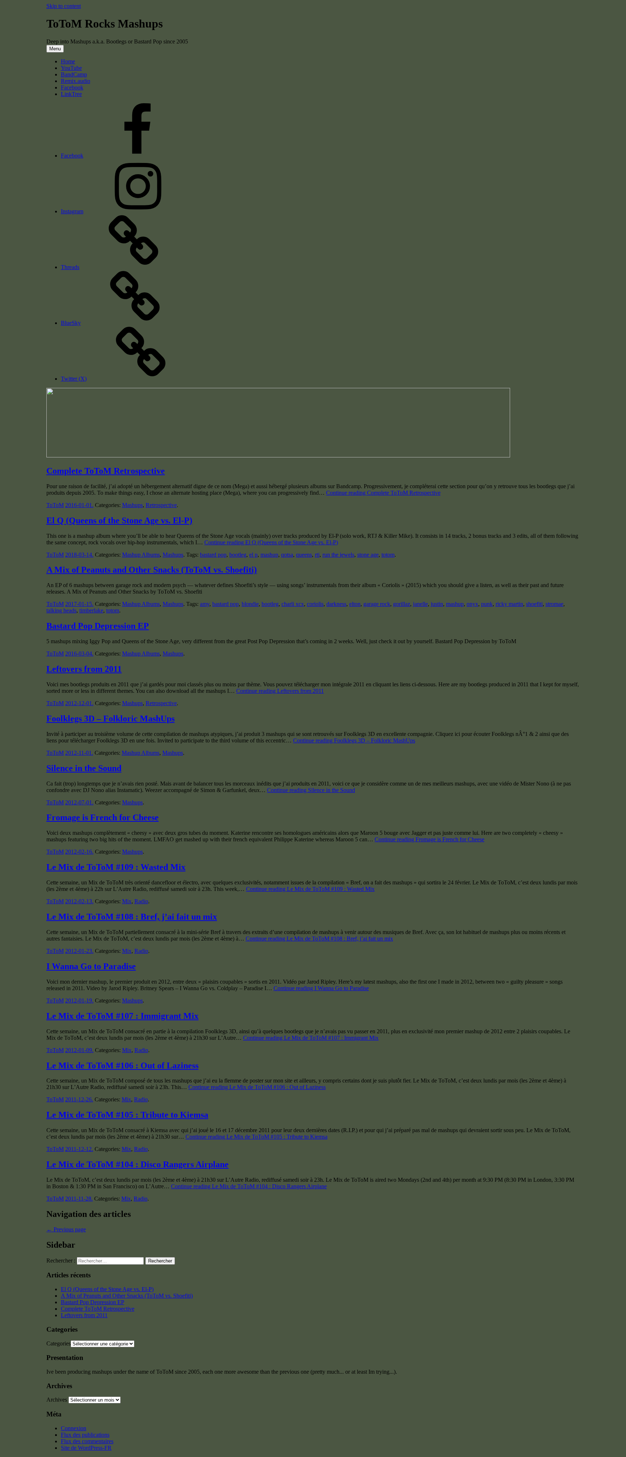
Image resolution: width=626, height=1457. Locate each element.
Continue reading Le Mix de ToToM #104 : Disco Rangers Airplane (249, 1186)
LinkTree (71, 94)
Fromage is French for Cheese (102, 817)
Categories (58, 1343)
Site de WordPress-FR (86, 1448)
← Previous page (66, 1229)
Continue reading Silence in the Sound (311, 790)
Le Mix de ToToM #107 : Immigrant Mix (122, 1016)
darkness (336, 604)
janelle (420, 604)
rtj (317, 555)
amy (204, 604)
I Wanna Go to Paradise (91, 966)
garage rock (376, 604)
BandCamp (74, 74)
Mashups (132, 505)
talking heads (61, 610)
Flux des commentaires (87, 1441)
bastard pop (213, 555)
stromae (554, 604)
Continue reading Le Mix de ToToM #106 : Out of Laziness (257, 1087)
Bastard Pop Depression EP (97, 626)
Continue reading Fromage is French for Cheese (429, 839)
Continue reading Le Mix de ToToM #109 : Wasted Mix (310, 889)
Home (68, 61)
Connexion (73, 1428)
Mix (127, 901)
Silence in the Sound (83, 768)
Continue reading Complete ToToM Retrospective (383, 493)
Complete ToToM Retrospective (105, 471)
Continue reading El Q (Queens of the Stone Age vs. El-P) (271, 542)
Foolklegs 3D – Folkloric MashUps (110, 718)
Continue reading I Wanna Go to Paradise (321, 988)
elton (354, 604)
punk (487, 604)
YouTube (71, 68)
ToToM (55, 505)
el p (253, 555)
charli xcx (292, 604)
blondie (250, 604)
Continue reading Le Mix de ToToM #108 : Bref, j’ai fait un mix (319, 938)
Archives (56, 1400)
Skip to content (63, 6)
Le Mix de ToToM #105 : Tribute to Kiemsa (127, 1114)
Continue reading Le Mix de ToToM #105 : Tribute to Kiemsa (256, 1137)
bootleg (237, 555)
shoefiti (534, 604)
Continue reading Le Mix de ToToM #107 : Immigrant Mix (311, 1038)
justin (437, 604)
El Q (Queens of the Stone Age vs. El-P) (119, 520)
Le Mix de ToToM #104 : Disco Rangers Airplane (137, 1164)
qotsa (287, 555)
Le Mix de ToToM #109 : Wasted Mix (115, 867)
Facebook (72, 87)
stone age (368, 555)
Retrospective (161, 505)
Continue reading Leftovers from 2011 (280, 691)
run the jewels (338, 555)
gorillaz (401, 604)
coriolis (315, 604)
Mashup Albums (141, 555)
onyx (472, 604)
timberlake (91, 610)
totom (388, 555)
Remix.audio (75, 81)
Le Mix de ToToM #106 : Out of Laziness (122, 1065)
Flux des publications (85, 1435)
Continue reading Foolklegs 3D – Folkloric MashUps (354, 740)
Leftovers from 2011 (84, 669)
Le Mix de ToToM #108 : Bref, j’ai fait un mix (131, 916)
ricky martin (509, 604)
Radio (141, 901)
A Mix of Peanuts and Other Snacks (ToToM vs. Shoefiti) (151, 569)
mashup (269, 555)
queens (304, 555)
